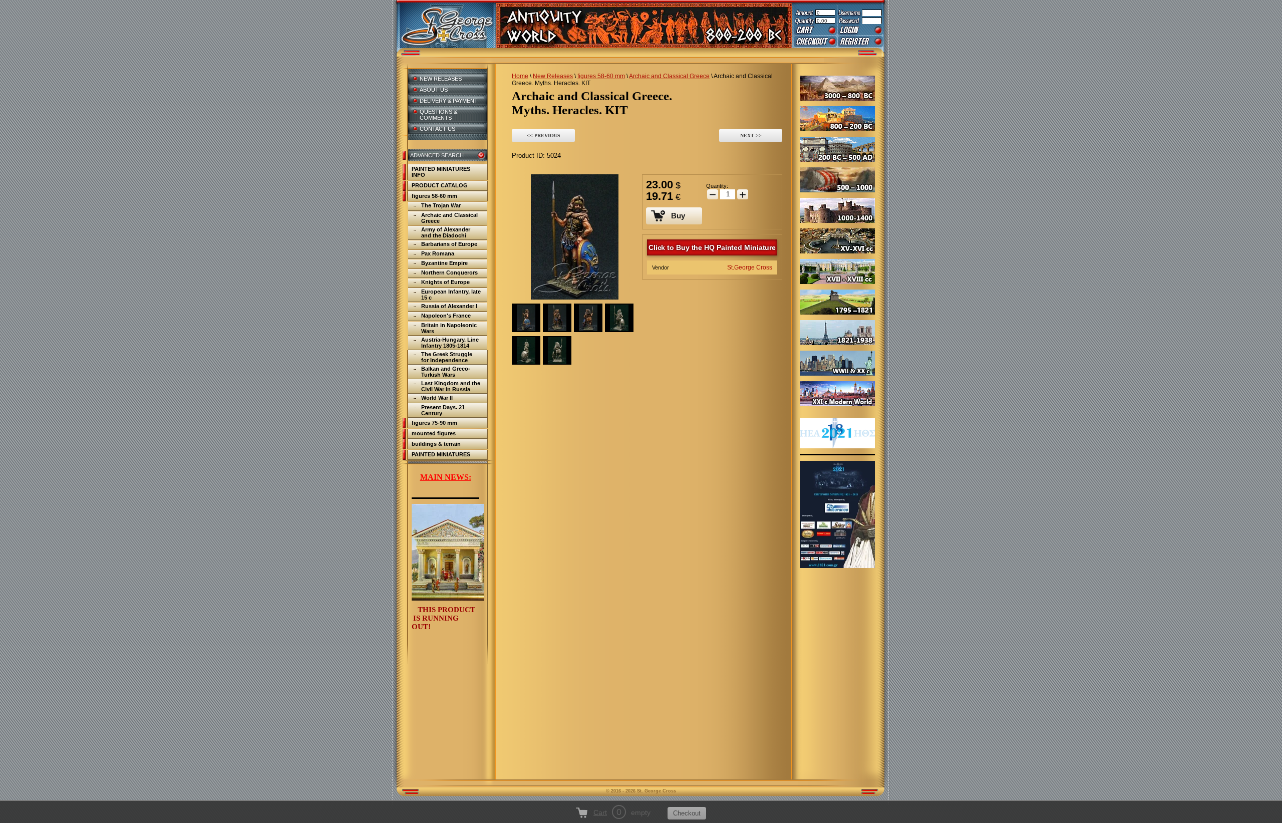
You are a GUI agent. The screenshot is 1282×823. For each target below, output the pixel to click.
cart (815, 30)
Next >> (751, 135)
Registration (860, 41)
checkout (815, 41)
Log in (860, 30)
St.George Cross (749, 267)
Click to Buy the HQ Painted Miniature (712, 247)
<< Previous (543, 135)
